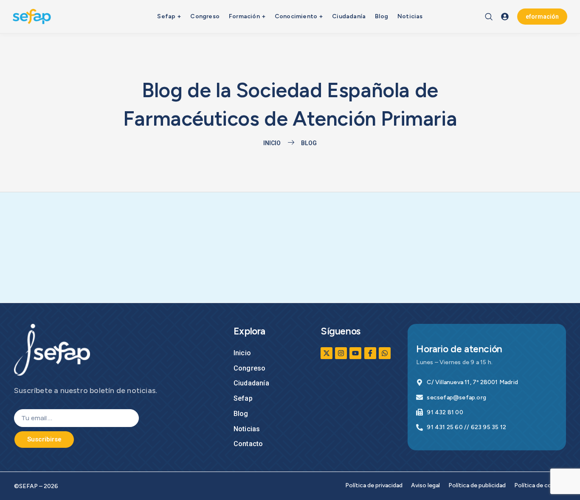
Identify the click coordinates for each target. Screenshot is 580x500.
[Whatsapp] (385, 353)
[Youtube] (355, 353)
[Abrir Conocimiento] (321, 17)
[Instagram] (341, 353)
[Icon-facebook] (370, 353)
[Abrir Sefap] (179, 17)
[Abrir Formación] (263, 17)
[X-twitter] (326, 353)
